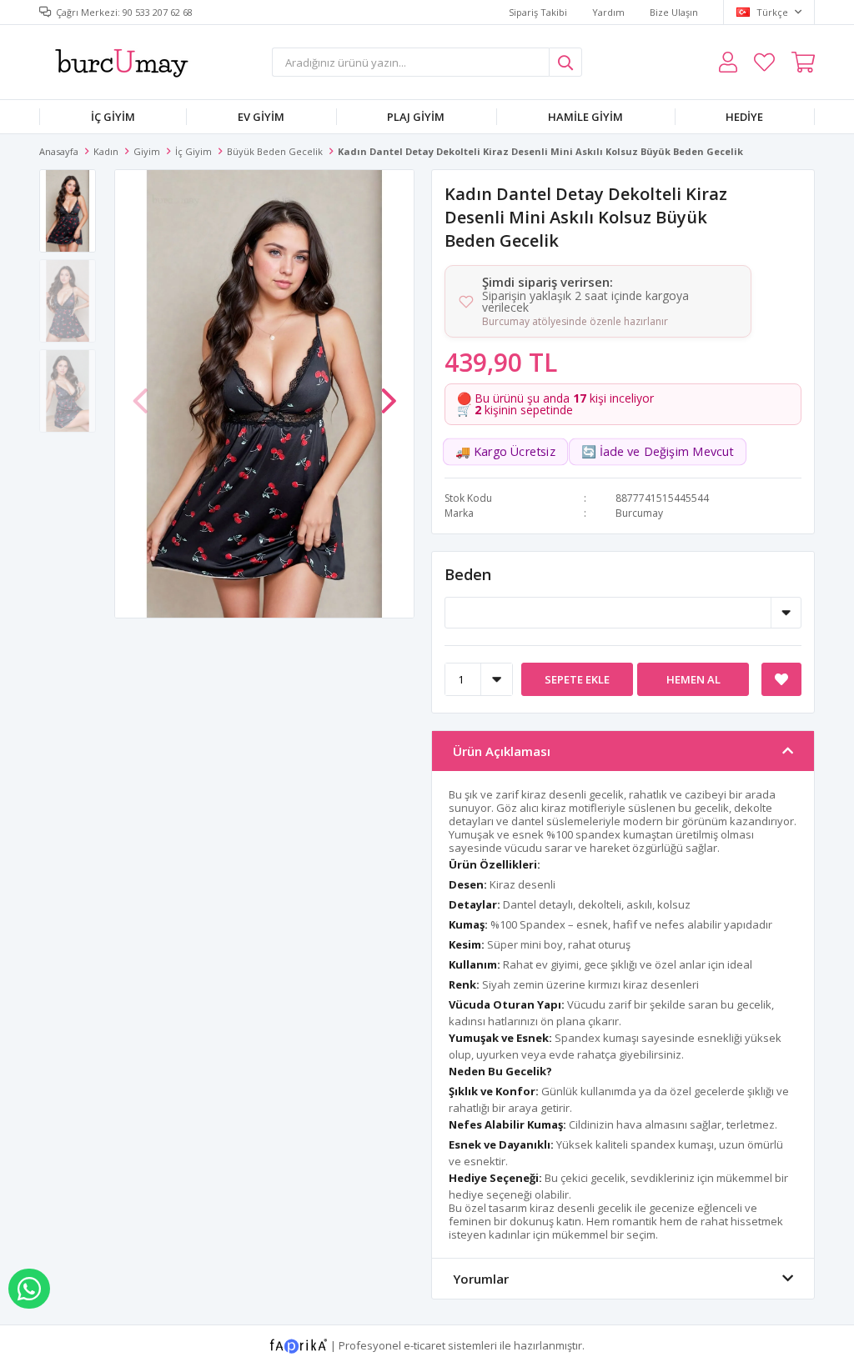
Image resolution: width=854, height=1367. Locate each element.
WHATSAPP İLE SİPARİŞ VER (29, 1289)
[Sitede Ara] (565, 62)
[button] (388, 392)
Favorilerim (764, 62)
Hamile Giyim (585, 116)
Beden (468, 574)
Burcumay (639, 513)
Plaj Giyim (416, 116)
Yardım (608, 12)
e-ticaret (424, 1344)
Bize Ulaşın (674, 12)
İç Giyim (113, 116)
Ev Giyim (261, 116)
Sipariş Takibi (538, 12)
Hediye (744, 116)
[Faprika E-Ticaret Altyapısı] (299, 1344)
